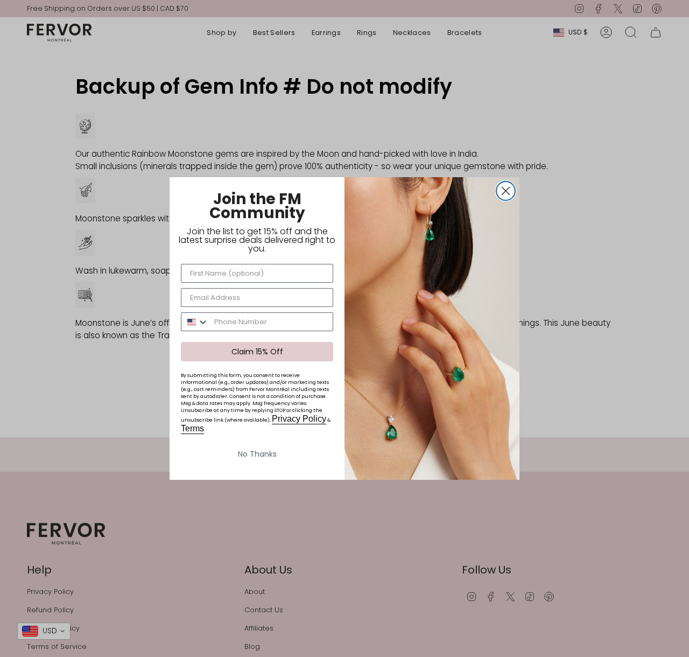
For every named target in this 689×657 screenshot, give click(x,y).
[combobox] (195, 322)
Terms (192, 428)
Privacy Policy (299, 418)
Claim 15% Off (257, 351)
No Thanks (257, 454)
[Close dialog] (505, 190)
